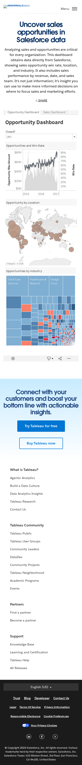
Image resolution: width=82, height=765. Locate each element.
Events (14, 588)
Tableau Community (27, 525)
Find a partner (20, 612)
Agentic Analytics (22, 478)
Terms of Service (30, 707)
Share (42, 100)
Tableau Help (19, 660)
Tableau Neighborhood (27, 573)
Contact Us (18, 509)
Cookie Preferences (56, 716)
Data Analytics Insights (26, 494)
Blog (27, 698)
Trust (16, 698)
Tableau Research (23, 501)
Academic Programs (24, 581)
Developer (42, 698)
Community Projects (25, 565)
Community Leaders (24, 549)
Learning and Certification (29, 652)
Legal (13, 707)
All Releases (18, 668)
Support (16, 636)
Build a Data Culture (25, 486)
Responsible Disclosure (25, 716)
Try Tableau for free (41, 426)
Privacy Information (57, 707)
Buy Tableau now (41, 443)
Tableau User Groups (25, 541)
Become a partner (23, 620)
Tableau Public (21, 533)
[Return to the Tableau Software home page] (18, 4)
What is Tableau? (24, 469)
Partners (17, 604)
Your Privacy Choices (44, 725)
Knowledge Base (22, 644)
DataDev (16, 557)
